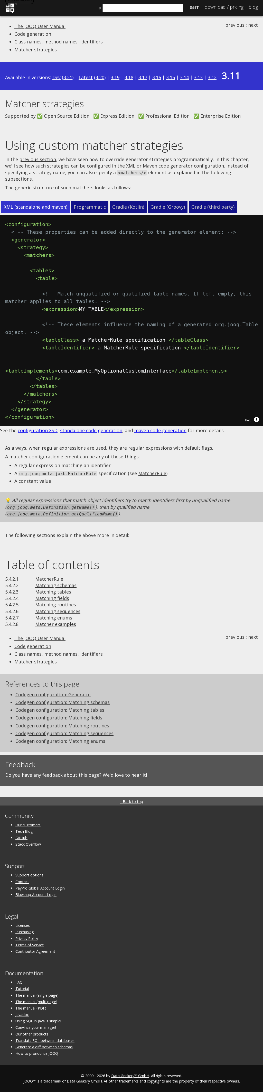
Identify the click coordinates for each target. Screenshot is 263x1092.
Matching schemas (56, 585)
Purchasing (24, 931)
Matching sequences (57, 611)
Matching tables (53, 592)
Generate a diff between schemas (44, 1046)
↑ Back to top (131, 801)
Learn (194, 7)
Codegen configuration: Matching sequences (64, 733)
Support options (29, 875)
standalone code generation (91, 430)
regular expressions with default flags (170, 448)
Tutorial (22, 988)
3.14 (184, 77)
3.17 (142, 77)
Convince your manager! (35, 1027)
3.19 (115, 77)
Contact (22, 881)
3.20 (100, 77)
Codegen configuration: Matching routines (62, 726)
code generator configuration (191, 166)
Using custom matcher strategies (94, 145)
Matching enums (53, 618)
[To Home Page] (11, 12)
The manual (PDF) (30, 1008)
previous (235, 25)
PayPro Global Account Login (40, 888)
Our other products (31, 1034)
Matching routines (55, 604)
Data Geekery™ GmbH (130, 1075)
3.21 (67, 77)
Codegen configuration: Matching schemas (62, 702)
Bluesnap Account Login (36, 894)
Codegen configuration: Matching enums (60, 741)
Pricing (224, 7)
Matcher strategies (35, 50)
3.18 (129, 77)
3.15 (170, 77)
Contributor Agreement (35, 951)
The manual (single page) (37, 995)
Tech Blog (24, 831)
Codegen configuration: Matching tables (59, 710)
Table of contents (52, 564)
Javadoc (22, 1014)
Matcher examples (55, 624)
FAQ (19, 982)
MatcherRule (152, 473)
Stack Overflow (28, 844)
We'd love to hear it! (125, 775)
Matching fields (52, 598)
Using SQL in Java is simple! (38, 1021)
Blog (253, 7)
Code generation (32, 34)
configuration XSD (38, 430)
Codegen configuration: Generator (53, 694)
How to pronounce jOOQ (36, 1053)
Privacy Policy (26, 938)
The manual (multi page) (36, 1001)
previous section (37, 159)
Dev (56, 77)
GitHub (21, 837)
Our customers (28, 824)
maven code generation (160, 430)
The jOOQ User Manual (39, 26)
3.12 (212, 77)
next (253, 25)
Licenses (22, 925)
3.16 (156, 77)
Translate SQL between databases (44, 1040)
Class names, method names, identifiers (58, 42)
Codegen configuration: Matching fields (58, 718)
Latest (86, 77)
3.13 (198, 77)
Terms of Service (29, 944)
